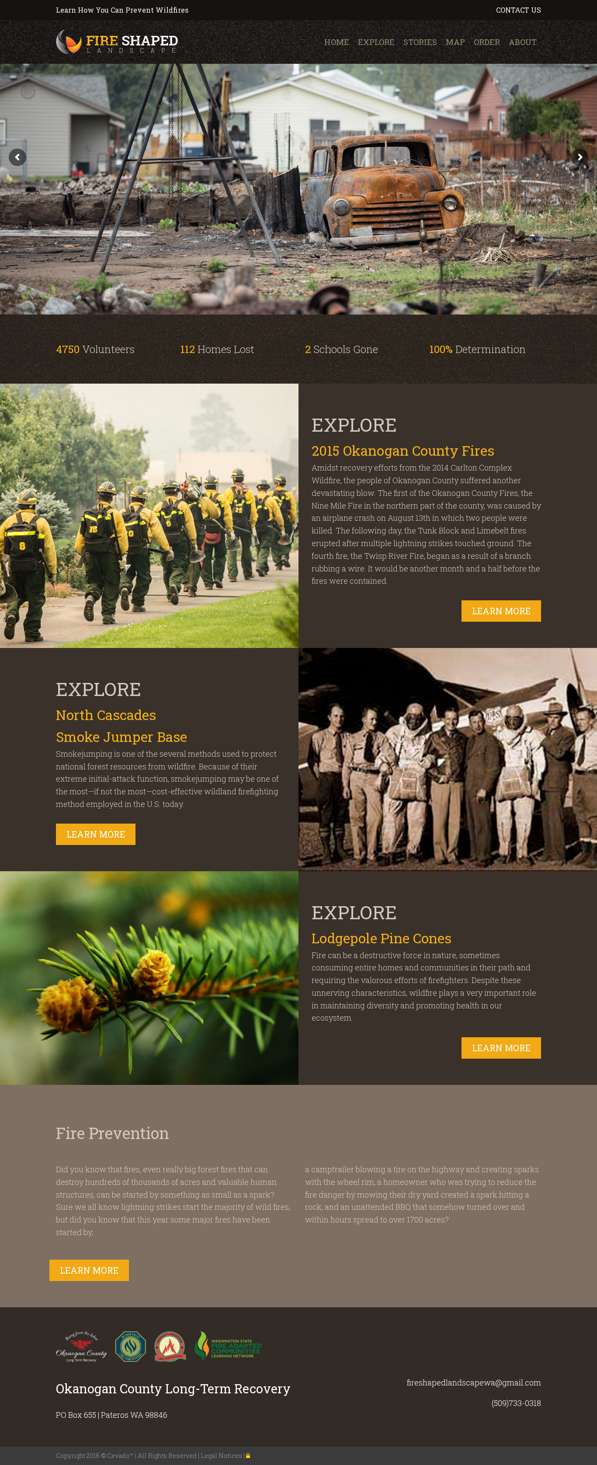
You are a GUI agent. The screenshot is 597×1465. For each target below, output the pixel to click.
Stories (420, 42)
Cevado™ (121, 1455)
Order (487, 42)
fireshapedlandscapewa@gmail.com (474, 1382)
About (523, 42)
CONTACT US (518, 9)
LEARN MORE (501, 610)
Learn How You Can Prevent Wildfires (122, 9)
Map (455, 42)
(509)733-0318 (516, 1403)
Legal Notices (222, 1455)
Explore (376, 42)
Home (336, 42)
